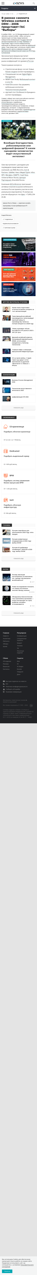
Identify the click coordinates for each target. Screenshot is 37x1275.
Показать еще (18, 408)
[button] (33, 3)
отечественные (6, 102)
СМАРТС (16, 175)
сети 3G (10, 82)
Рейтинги (6, 641)
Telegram (20, 672)
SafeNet (12, 172)
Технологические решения (15, 90)
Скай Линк (24, 175)
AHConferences (15, 184)
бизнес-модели (11, 72)
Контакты (6, 669)
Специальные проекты (21, 639)
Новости (6, 636)
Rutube (19, 669)
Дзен (18, 674)
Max (18, 661)
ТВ (18, 648)
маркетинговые (23, 111)
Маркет (19, 643)
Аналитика (6, 638)
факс (23, 194)
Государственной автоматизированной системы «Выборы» (16, 41)
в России (30, 61)
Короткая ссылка (10, 228)
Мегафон (9, 175)
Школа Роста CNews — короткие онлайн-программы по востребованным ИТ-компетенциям (17, 205)
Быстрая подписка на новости (16, 681)
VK (18, 664)
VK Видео (20, 666)
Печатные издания (20, 652)
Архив (5, 646)
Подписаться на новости (10, 223)
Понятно (7, 1271)
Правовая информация (14, 692)
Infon (33, 172)
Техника (19, 646)
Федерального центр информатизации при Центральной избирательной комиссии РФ (16, 50)
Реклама (6, 664)
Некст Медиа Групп (22, 172)
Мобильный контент (27, 79)
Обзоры (5, 644)
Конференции (22, 636)
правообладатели (29, 109)
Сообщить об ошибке (13, 689)
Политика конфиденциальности (16, 686)
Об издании (7, 661)
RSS (7, 684)
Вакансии (6, 666)
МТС (3, 175)
